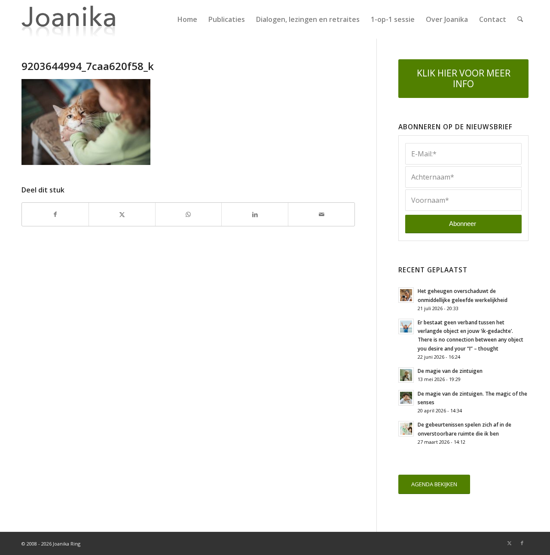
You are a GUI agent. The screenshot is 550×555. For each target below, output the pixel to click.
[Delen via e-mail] (321, 214)
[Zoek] (520, 19)
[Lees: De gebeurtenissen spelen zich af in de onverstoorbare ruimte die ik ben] (406, 428)
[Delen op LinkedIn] (255, 214)
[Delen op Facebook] (55, 214)
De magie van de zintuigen (450, 370)
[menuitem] (187, 19)
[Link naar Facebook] (522, 543)
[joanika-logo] (68, 19)
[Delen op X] (122, 214)
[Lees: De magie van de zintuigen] (406, 375)
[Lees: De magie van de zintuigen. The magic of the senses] (406, 398)
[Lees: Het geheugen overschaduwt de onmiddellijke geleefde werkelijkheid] (406, 295)
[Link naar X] (509, 543)
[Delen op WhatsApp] (189, 214)
